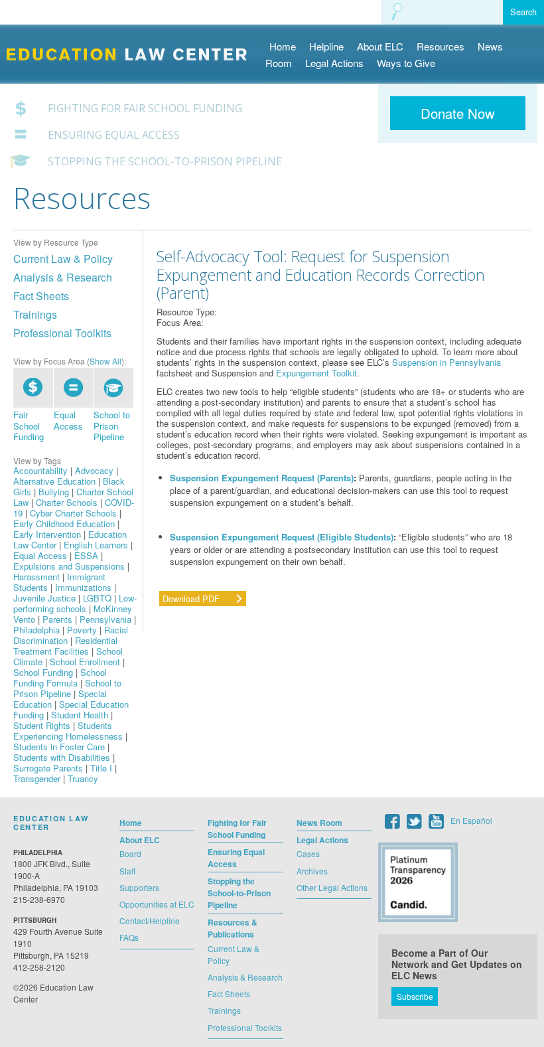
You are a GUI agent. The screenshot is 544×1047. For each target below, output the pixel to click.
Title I (101, 768)
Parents (57, 619)
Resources (440, 46)
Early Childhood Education (64, 523)
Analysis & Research (62, 277)
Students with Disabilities (61, 757)
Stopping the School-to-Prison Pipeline (165, 161)
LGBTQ (97, 598)
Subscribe (415, 996)
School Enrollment (85, 661)
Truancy (83, 778)
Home (282, 46)
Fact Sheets (41, 295)
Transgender (36, 778)
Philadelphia (36, 629)
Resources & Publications (232, 928)
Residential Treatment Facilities (65, 645)
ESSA (86, 555)
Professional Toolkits (62, 333)
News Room (319, 823)
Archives (312, 870)
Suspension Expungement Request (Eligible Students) (281, 536)
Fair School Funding (28, 425)
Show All (105, 360)
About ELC (380, 46)
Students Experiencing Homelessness (68, 730)
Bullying (53, 491)
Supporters (139, 887)
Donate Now (458, 113)
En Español (471, 820)
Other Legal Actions (332, 887)
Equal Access (68, 420)
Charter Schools (67, 502)
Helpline (326, 46)
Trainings (35, 314)
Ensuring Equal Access (114, 135)
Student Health (79, 714)
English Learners (96, 544)
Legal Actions (334, 63)
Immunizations (83, 587)
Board (130, 853)
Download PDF (191, 598)
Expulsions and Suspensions (69, 566)
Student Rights (41, 725)
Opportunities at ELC (156, 904)
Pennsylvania (105, 619)
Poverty (82, 629)
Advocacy (94, 470)
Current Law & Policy (63, 258)
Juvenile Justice (44, 598)
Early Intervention (47, 534)
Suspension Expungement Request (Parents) (262, 477)
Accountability (40, 470)
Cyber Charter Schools (73, 513)
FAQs (129, 937)
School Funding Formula (60, 677)
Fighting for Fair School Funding (145, 108)
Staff (127, 870)
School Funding (43, 672)
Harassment (36, 576)
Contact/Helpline (149, 920)
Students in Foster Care (59, 746)
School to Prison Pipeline (112, 425)
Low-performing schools (75, 603)
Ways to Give (406, 63)
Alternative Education (54, 481)
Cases (308, 853)
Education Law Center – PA (133, 44)
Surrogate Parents (48, 768)
